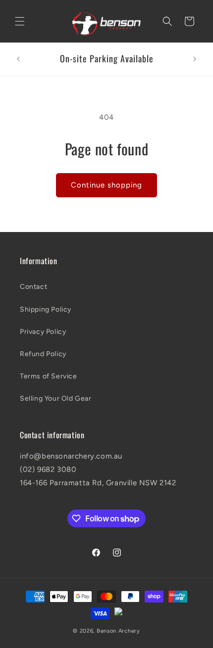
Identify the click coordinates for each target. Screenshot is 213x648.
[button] (20, 21)
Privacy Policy (43, 331)
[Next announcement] (195, 59)
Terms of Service (48, 376)
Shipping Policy (45, 309)
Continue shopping (106, 185)
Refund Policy (43, 354)
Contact (33, 286)
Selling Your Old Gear (56, 398)
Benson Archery (118, 631)
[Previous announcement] (18, 59)
